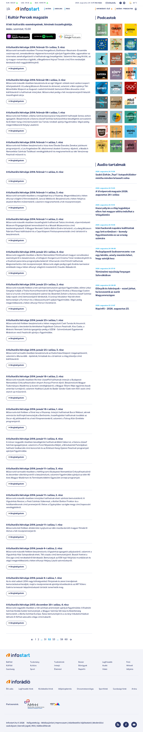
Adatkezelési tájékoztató (79, 723)
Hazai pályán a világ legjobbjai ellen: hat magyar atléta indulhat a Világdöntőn (115, 212)
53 (54, 639)
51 (45, 639)
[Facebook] (126, 724)
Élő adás (9, 689)
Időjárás (129, 669)
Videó (104, 669)
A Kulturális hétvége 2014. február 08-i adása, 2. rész (36, 80)
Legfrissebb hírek (26, 689)
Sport (32, 669)
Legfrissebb (107, 662)
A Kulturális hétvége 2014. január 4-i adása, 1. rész (34, 578)
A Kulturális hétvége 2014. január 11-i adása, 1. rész (34, 525)
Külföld (9, 666)
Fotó (128, 662)
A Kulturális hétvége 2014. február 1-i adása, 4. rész (34, 172)
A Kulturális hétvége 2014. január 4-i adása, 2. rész (34, 548)
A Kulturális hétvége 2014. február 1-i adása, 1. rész (34, 142)
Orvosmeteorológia (85, 689)
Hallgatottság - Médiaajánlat (40, 723)
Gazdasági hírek (119, 689)
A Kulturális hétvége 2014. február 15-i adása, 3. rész (35, 47)
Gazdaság (10, 669)
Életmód (57, 669)
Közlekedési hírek (45, 689)
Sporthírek (103, 689)
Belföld (9, 662)
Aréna (134, 689)
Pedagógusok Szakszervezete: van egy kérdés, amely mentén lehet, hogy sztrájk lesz (115, 255)
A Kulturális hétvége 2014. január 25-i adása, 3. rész (35, 350)
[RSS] (118, 724)
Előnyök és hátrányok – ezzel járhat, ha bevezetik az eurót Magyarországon (116, 292)
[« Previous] (32, 639)
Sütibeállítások (44, 726)
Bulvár (81, 662)
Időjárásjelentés (65, 689)
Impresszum (61, 723)
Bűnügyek (82, 666)
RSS (33, 726)
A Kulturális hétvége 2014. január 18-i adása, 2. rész (34, 376)
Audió (105, 666)
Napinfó (81, 669)
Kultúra (33, 666)
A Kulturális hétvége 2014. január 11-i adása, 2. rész (34, 495)
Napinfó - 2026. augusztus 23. (112, 309)
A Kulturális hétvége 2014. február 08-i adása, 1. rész (35, 113)
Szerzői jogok (24, 726)
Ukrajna (58, 9)
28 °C (134, 3)
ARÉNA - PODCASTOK (124, 9)
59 (61, 639)
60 (66, 639)
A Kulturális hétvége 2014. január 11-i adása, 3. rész (34, 469)
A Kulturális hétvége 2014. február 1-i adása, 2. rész (34, 219)
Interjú (57, 666)
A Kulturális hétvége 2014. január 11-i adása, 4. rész (34, 439)
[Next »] (70, 639)
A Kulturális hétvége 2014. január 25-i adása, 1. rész (34, 320)
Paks (68, 9)
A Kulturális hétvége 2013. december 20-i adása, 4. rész (37, 605)
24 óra (48, 9)
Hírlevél (129, 666)
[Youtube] (134, 724)
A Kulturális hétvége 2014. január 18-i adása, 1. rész (34, 409)
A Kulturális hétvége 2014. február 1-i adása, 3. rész (34, 192)
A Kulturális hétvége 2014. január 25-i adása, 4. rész (35, 252)
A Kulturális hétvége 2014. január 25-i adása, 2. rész (35, 284)
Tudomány (34, 662)
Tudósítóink (59, 662)
